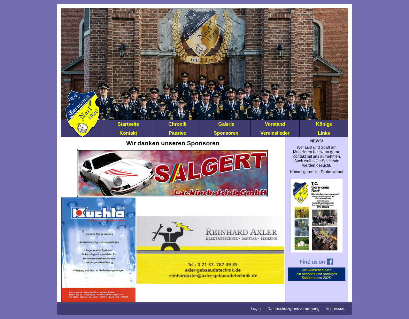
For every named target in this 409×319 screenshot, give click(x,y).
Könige (324, 124)
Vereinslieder (274, 133)
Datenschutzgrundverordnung (293, 309)
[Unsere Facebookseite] (316, 266)
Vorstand (275, 124)
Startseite (128, 124)
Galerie (226, 124)
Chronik (177, 124)
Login (256, 309)
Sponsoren (226, 133)
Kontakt (128, 133)
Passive (177, 133)
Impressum (335, 309)
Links (324, 133)
